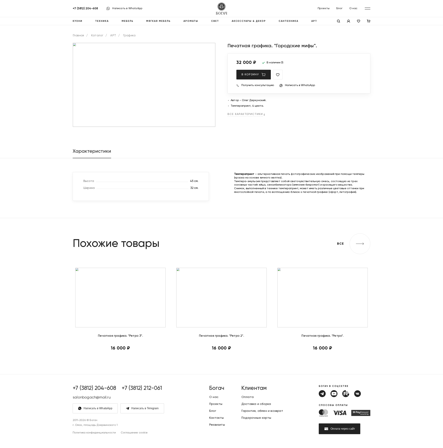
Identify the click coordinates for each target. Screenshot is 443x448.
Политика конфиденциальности (94, 432)
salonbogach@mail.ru (92, 397)
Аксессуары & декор (249, 21)
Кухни (77, 21)
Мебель (127, 21)
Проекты (323, 8)
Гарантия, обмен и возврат (262, 411)
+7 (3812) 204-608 (85, 8)
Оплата (247, 397)
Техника (102, 21)
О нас (353, 8)
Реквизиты (217, 424)
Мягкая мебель (158, 21)
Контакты (216, 417)
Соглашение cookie (134, 432)
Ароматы (190, 21)
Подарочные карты (256, 417)
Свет (215, 21)
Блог (339, 8)
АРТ (314, 21)
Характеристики (92, 151)
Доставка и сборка (256, 404)
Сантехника (288, 21)
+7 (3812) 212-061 (142, 388)
